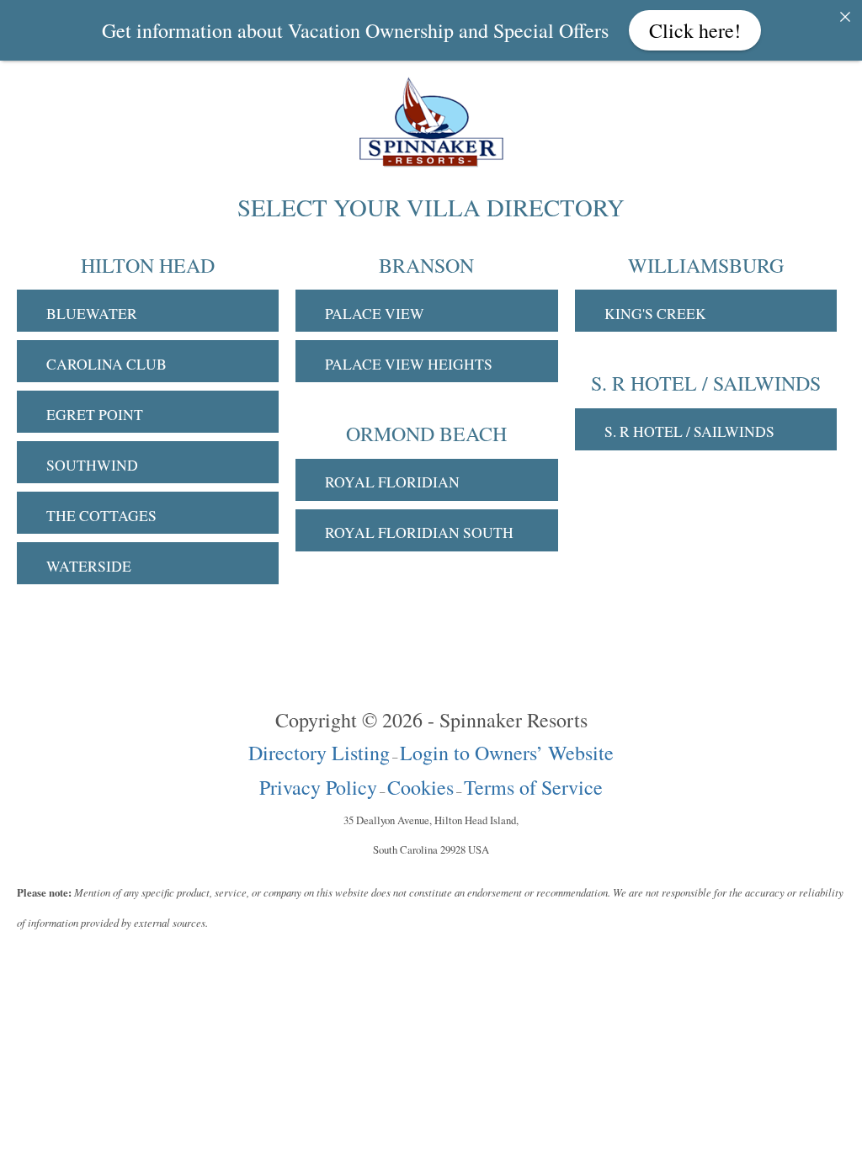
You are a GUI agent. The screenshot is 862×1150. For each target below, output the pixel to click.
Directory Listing (319, 752)
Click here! (695, 30)
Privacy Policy (318, 787)
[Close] (845, 17)
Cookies (420, 787)
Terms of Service (533, 787)
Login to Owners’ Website (507, 752)
